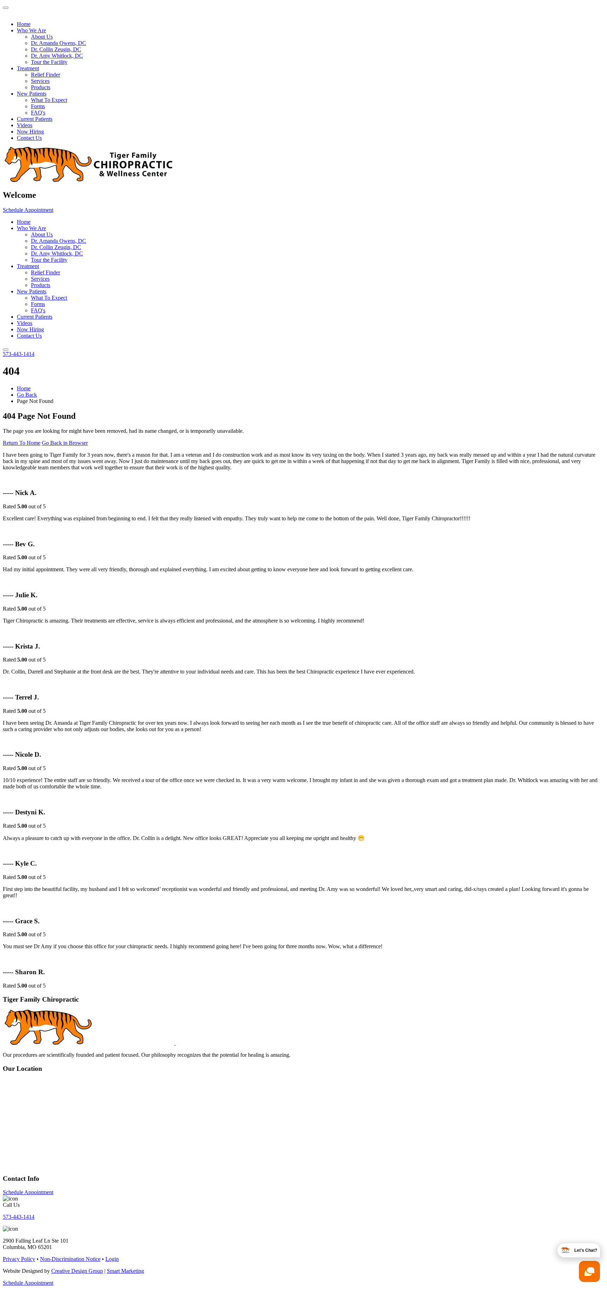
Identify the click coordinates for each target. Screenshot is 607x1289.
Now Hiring (30, 132)
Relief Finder (45, 75)
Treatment (28, 68)
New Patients (31, 94)
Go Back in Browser (65, 443)
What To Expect (49, 100)
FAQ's (38, 113)
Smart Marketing (125, 1271)
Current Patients (34, 119)
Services (40, 81)
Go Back (27, 395)
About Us (42, 37)
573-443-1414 (18, 354)
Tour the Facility (49, 62)
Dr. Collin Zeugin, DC (56, 49)
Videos (24, 125)
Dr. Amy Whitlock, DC (57, 56)
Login (112, 1259)
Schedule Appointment (28, 210)
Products (40, 87)
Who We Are (31, 30)
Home (24, 24)
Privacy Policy (19, 1259)
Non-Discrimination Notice (70, 1259)
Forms (38, 106)
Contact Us (29, 138)
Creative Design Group (77, 1271)
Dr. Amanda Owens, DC (58, 43)
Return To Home (21, 443)
